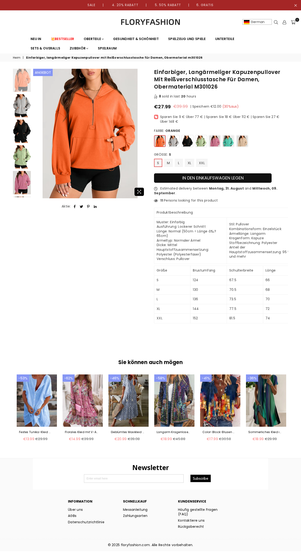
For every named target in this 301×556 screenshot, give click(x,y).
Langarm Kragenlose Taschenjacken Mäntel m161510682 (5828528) (173, 432)
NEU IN (36, 39)
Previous (37, 134)
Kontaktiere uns (191, 520)
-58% (160, 378)
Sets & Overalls (45, 48)
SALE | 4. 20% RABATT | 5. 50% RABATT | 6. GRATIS (150, 5)
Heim (16, 58)
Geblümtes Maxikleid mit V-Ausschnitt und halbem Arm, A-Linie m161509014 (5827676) (127, 432)
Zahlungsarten (135, 515)
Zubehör (78, 48)
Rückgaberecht (191, 526)
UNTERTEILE (224, 39)
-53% (23, 378)
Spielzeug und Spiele (187, 39)
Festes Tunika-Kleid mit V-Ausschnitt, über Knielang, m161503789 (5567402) (36, 432)
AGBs (72, 515)
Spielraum (107, 48)
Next (143, 134)
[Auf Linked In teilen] (95, 206)
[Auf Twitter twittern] (81, 206)
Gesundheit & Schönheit (136, 39)
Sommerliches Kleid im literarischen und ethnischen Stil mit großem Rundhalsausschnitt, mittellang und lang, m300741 (265, 432)
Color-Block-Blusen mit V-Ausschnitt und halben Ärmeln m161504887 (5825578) (219, 432)
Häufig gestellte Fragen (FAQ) (198, 512)
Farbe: (167, 131)
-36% (252, 378)
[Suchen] (276, 22)
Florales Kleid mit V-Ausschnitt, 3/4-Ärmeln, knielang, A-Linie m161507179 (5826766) (82, 432)
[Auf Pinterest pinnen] (88, 206)
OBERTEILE (93, 39)
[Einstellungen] (284, 22)
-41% (206, 378)
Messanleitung (135, 509)
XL (189, 163)
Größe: (162, 154)
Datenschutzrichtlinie (86, 522)
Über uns (75, 509)
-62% (68, 378)
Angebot (43, 72)
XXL (202, 163)
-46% (114, 378)
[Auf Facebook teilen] (74, 206)
